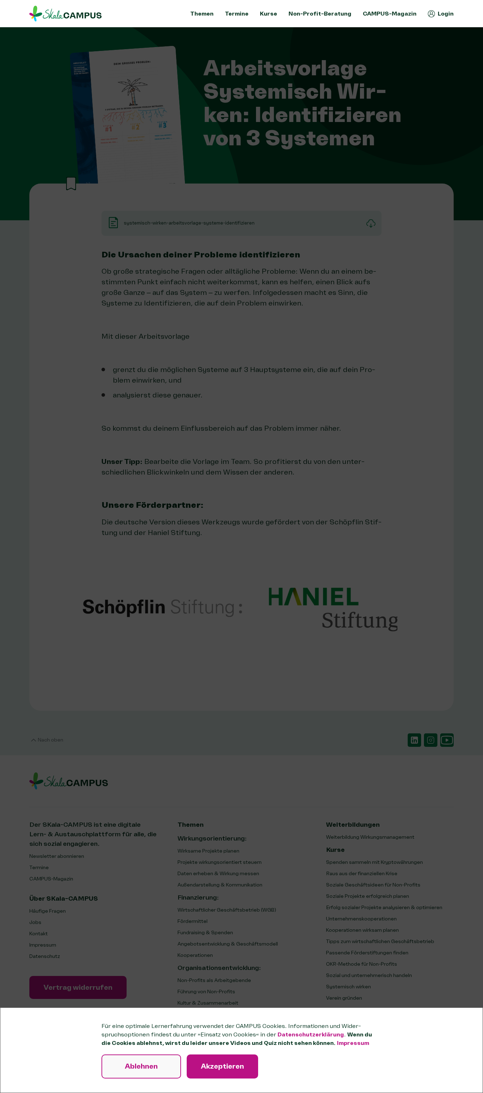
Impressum (353, 1043)
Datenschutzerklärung (311, 1034)
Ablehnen (141, 1066)
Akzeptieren (222, 1066)
